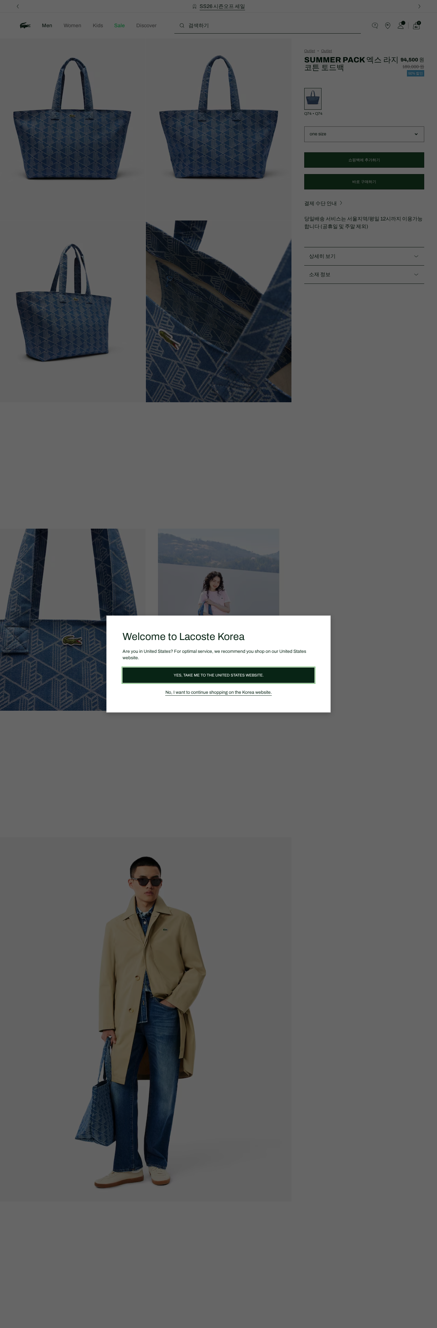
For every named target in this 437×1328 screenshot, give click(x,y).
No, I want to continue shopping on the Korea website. (218, 692)
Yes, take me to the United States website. (219, 675)
